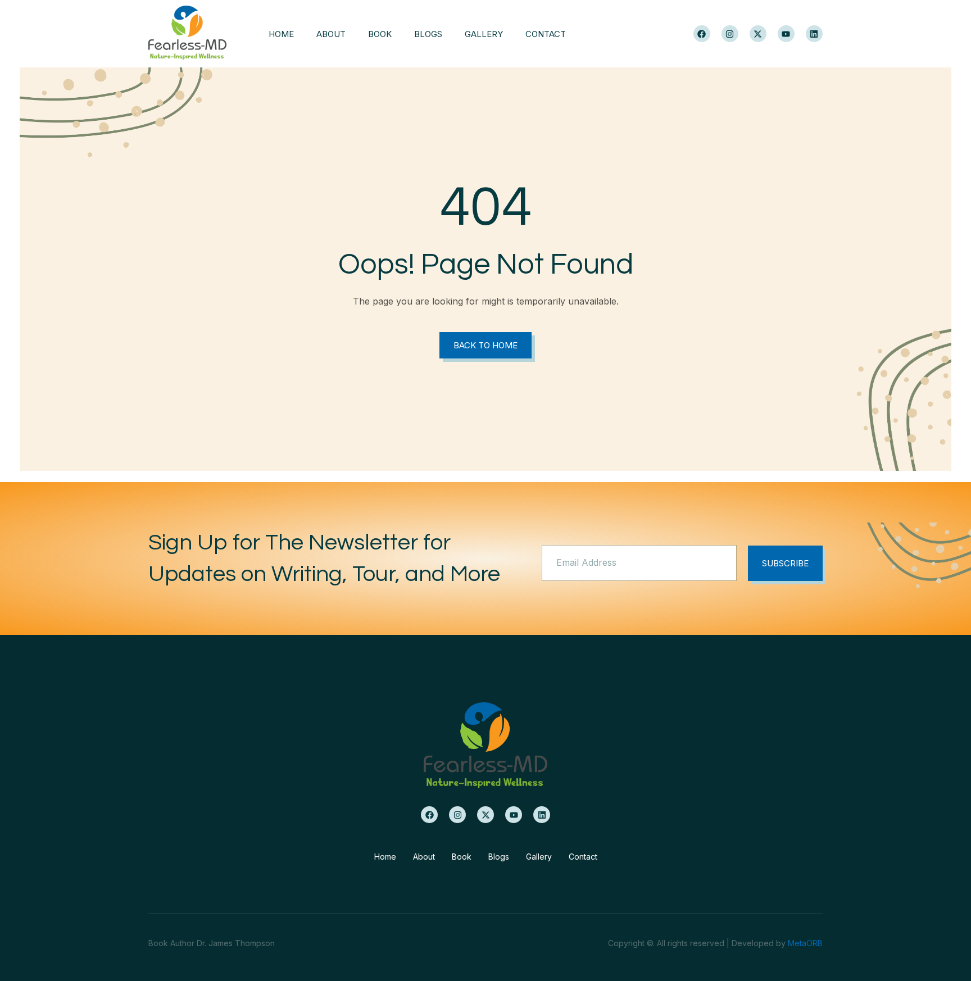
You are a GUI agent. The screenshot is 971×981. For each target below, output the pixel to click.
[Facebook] (701, 33)
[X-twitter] (758, 33)
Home (281, 34)
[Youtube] (786, 33)
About (331, 34)
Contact (545, 34)
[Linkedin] (814, 33)
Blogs (428, 34)
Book (380, 34)
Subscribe (785, 563)
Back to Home (485, 345)
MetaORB (805, 943)
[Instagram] (730, 33)
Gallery (484, 34)
